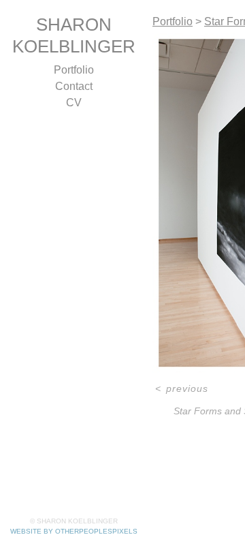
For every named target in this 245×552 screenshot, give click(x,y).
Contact (74, 86)
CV (74, 102)
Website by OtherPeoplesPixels (73, 531)
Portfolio (74, 70)
